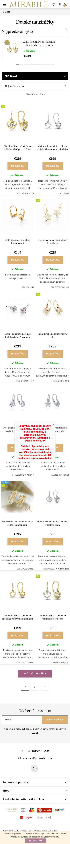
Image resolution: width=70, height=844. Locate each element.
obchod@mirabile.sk (37, 758)
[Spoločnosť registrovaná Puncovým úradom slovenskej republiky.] (24, 809)
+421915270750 (37, 751)
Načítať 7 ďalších (35, 673)
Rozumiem (35, 840)
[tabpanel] (35, 48)
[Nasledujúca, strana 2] (35, 687)
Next (66, 31)
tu (58, 836)
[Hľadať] (54, 4)
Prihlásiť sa (55, 719)
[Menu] (4, 4)
